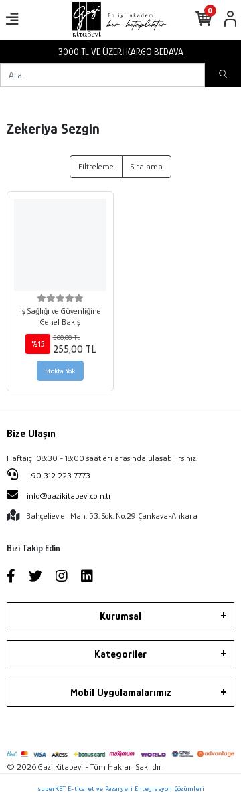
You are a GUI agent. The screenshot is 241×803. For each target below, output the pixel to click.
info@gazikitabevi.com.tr (69, 495)
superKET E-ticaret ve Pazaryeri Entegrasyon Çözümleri (120, 788)
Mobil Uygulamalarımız (120, 693)
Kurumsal (120, 616)
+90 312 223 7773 (57, 475)
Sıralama (147, 166)
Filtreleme (96, 166)
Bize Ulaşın (31, 434)
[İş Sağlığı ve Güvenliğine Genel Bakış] (60, 245)
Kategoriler (120, 654)
